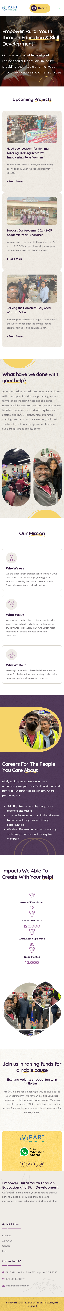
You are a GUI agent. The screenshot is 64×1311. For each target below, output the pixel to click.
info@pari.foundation (17, 1285)
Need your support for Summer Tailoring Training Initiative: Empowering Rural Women (28, 153)
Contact (6, 1245)
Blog (4, 1251)
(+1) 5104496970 (15, 1279)
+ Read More (15, 181)
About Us (7, 1240)
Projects (6, 1235)
